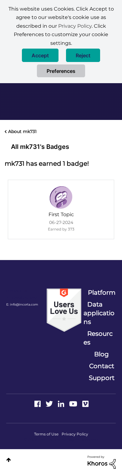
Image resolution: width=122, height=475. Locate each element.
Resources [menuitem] (98, 338)
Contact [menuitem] (101, 366)
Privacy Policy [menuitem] (75, 434)
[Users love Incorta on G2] (64, 310)
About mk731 (22, 131)
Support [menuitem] (101, 378)
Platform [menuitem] (101, 292)
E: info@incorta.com (22, 304)
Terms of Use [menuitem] (46, 434)
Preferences (61, 71)
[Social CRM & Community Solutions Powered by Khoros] (102, 461)
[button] (40, 55)
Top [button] (8, 459)
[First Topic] (61, 197)
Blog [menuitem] (101, 354)
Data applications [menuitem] (99, 313)
